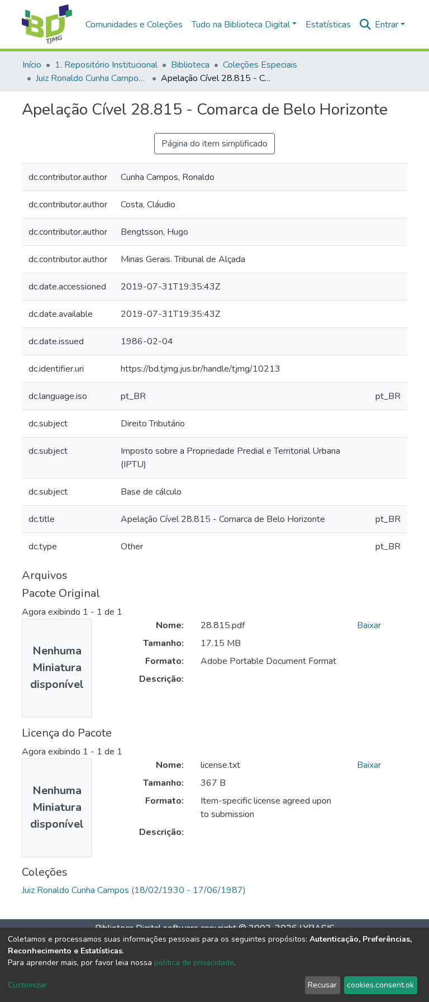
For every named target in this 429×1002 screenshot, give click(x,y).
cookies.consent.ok (380, 985)
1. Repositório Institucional (106, 65)
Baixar (369, 625)
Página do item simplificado (214, 143)
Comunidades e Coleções (134, 24)
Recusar (322, 985)
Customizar (27, 985)
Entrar (386, 24)
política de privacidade (194, 962)
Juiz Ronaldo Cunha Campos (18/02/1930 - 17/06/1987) (91, 78)
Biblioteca (190, 65)
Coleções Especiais (260, 65)
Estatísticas (328, 24)
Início (31, 65)
